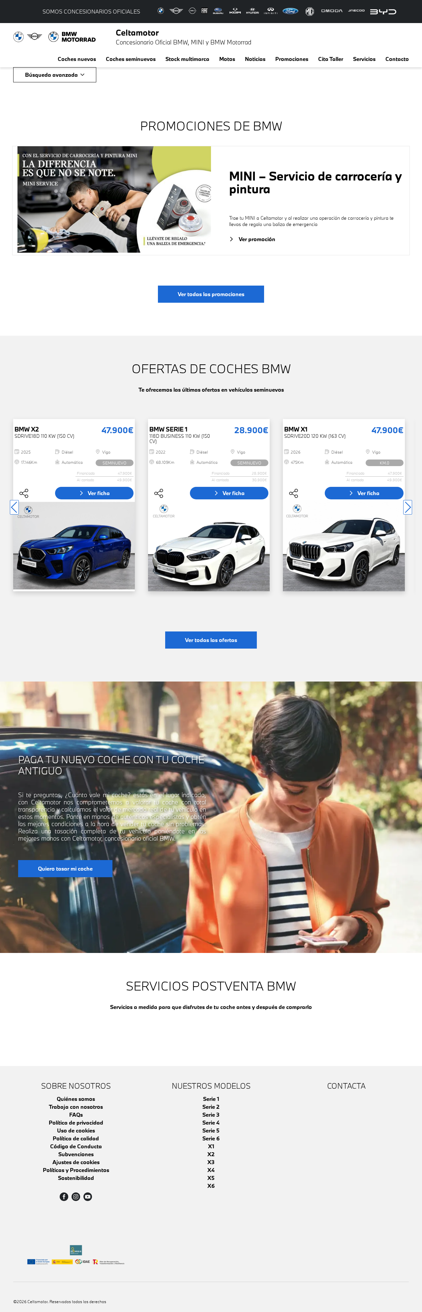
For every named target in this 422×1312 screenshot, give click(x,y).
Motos (227, 58)
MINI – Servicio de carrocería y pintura (315, 182)
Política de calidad (76, 1138)
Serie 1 (211, 1098)
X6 (211, 1185)
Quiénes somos (76, 1098)
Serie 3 (211, 1114)
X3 (211, 1161)
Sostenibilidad (76, 1177)
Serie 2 (211, 1106)
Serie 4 (211, 1122)
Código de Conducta (76, 1146)
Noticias (255, 58)
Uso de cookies (76, 1130)
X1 (211, 1146)
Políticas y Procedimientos (76, 1169)
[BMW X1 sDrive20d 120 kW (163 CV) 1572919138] (344, 545)
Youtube (87, 1196)
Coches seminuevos (131, 58)
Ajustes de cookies (76, 1161)
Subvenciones (76, 1154)
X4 (211, 1169)
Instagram (76, 1196)
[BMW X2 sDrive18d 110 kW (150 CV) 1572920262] (74, 545)
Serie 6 (211, 1138)
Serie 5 (211, 1130)
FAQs (76, 1114)
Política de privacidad (76, 1122)
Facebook (64, 1196)
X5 (211, 1177)
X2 (211, 1154)
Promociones (291, 58)
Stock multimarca (187, 58)
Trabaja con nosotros (76, 1106)
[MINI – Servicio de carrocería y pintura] (114, 200)
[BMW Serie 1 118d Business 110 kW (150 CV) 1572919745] (209, 545)
